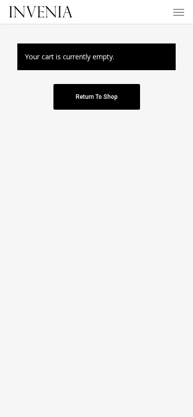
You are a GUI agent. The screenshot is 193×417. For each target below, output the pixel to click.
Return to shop (97, 96)
